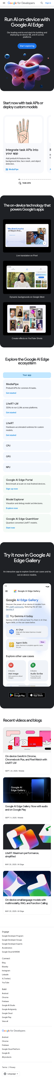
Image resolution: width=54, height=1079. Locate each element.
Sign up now (12, 489)
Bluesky (5, 967)
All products (6, 1057)
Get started (11, 393)
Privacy (12, 1067)
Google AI (6, 1053)
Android (5, 993)
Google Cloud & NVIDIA (11, 952)
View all (5, 1021)
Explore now (12, 508)
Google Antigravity (9, 1009)
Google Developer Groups (12, 940)
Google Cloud (7, 1013)
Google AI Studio (8, 1005)
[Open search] (41, 2)
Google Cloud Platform (11, 1049)
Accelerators (7, 948)
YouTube (5, 983)
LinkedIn (5, 975)
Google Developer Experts (12, 944)
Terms (4, 1067)
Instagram (6, 971)
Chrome (5, 997)
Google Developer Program (12, 936)
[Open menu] (4, 3)
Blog (4, 963)
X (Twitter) (6, 979)
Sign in (48, 3)
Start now (10, 528)
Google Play (6, 1017)
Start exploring (27, 46)
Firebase (5, 1001)
